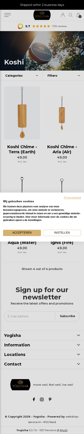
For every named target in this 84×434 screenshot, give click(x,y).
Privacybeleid (72, 197)
